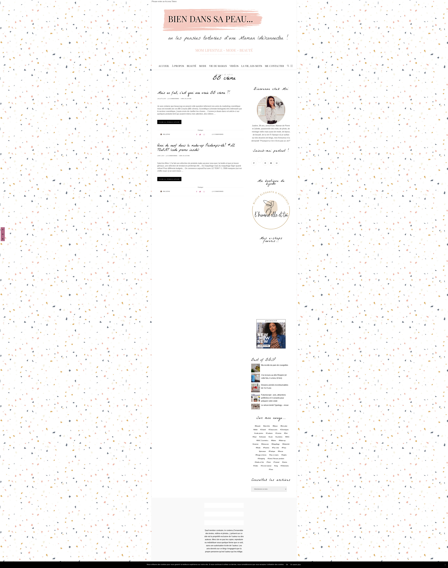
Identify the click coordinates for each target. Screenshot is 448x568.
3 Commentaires (172, 156)
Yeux (271, 469)
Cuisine (278, 433)
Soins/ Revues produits (276, 458)
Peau (284, 448)
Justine (167, 134)
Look (271, 437)
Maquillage (276, 444)
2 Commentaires (174, 99)
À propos (178, 65)
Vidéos (234, 65)
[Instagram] (265, 163)
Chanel (263, 430)
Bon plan (284, 426)
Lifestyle (263, 437)
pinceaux (263, 451)
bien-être (267, 426)
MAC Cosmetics (262, 440)
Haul (254, 437)
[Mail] (277, 163)
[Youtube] (271, 163)
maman (255, 444)
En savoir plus (295, 564)
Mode (202, 65)
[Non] (445, 565)
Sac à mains (274, 455)
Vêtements (285, 466)
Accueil (164, 65)
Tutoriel (276, 462)
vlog (276, 466)
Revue (281, 451)
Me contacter (274, 65)
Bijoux (275, 426)
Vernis (285, 462)
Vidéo (256, 466)
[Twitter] (260, 163)
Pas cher (276, 448)
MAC (287, 437)
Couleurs (270, 433)
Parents (266, 448)
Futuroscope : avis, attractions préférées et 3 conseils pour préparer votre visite (273, 398)
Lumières (279, 437)
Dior (286, 433)
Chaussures (273, 430)
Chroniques (285, 430)
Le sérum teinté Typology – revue (275, 405)
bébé (255, 430)
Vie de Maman (218, 65)
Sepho (284, 455)
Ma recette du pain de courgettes (274, 365)
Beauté (191, 65)
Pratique (272, 451)
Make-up (282, 440)
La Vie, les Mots (251, 65)
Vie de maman (266, 466)
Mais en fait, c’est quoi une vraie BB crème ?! (193, 93)
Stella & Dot (260, 462)
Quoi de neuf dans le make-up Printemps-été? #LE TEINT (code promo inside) (196, 148)
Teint (269, 462)
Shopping (262, 458)
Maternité (286, 444)
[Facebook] (254, 163)
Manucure (265, 444)
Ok (287, 564)
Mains (274, 440)
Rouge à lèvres (261, 455)
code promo (259, 433)
